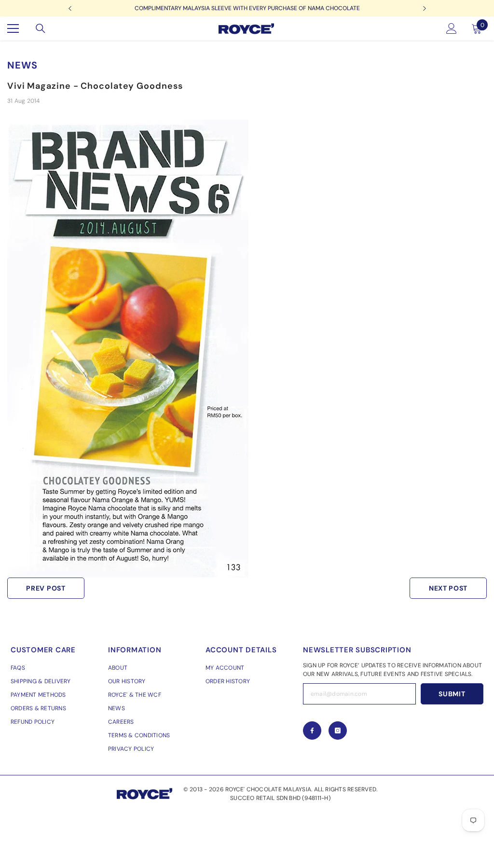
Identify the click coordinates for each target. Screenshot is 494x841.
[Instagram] (338, 730)
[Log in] (451, 28)
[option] (247, 8)
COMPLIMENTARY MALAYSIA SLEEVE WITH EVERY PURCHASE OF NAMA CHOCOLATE (247, 8)
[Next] (424, 8)
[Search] (40, 28)
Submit (452, 693)
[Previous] (69, 8)
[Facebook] (312, 730)
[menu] (13, 28)
